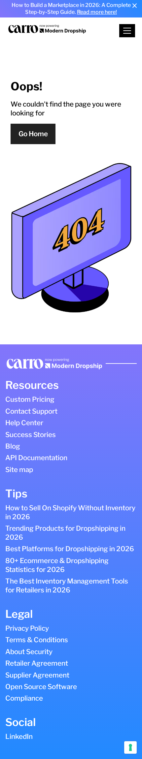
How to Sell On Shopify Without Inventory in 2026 (70, 512)
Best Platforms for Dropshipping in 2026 (69, 549)
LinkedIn (19, 736)
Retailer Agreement (36, 663)
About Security (29, 652)
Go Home (33, 134)
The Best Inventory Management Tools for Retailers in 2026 (66, 585)
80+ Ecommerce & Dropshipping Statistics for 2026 (57, 565)
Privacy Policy (27, 628)
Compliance (24, 698)
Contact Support (31, 411)
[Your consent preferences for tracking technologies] (130, 747)
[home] (56, 30)
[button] (127, 30)
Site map (19, 469)
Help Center (24, 423)
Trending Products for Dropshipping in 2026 (65, 532)
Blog (12, 446)
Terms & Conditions (36, 640)
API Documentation (36, 458)
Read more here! (97, 12)
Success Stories (30, 434)
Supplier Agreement (37, 675)
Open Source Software (41, 686)
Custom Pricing (29, 399)
